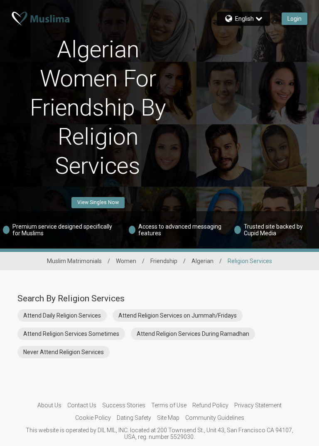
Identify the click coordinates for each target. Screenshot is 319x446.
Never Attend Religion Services (63, 352)
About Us (49, 405)
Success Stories (123, 405)
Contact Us (81, 405)
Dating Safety (134, 417)
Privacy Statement (258, 405)
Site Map (168, 417)
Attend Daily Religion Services (62, 315)
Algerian (202, 261)
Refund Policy (210, 405)
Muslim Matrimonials (74, 261)
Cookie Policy (93, 417)
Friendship (163, 261)
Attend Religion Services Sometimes (71, 333)
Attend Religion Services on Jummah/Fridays (177, 315)
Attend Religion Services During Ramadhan (193, 333)
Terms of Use (168, 405)
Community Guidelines (214, 417)
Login (294, 18)
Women (126, 261)
